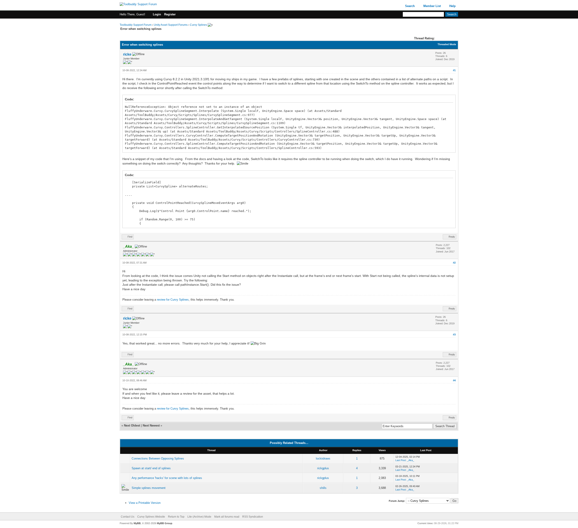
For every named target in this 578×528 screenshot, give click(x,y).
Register (170, 14)
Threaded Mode (447, 44)
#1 (454, 70)
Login (157, 14)
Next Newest (151, 425)
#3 (454, 334)
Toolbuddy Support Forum (135, 24)
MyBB (137, 523)
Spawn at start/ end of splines (151, 468)
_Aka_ (410, 460)
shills (323, 488)
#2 (454, 262)
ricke (127, 54)
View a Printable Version (145, 502)
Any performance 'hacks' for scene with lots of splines (167, 478)
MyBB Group (164, 523)
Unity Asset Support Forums (171, 24)
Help (452, 6)
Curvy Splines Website (151, 516)
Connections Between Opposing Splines (158, 458)
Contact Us (127, 516)
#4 (454, 380)
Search (410, 6)
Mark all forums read (226, 516)
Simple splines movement (148, 488)
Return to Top (176, 516)
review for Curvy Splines (173, 299)
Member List (432, 6)
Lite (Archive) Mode (199, 516)
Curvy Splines (198, 24)
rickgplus (323, 468)
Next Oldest (132, 425)
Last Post (400, 460)
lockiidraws (323, 458)
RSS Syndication (252, 516)
